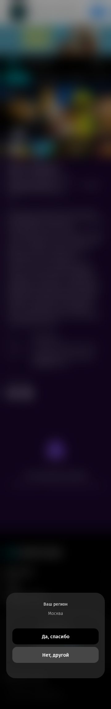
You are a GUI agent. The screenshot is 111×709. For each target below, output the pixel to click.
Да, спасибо (55, 636)
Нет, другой (55, 655)
